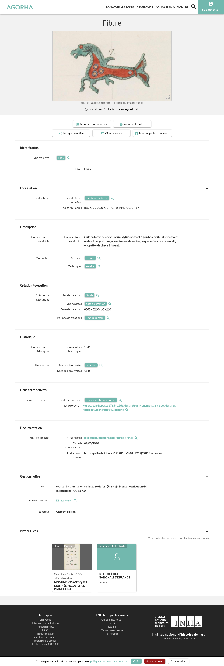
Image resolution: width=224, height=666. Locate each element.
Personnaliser (178, 661)
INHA (112, 623)
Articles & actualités (173, 6)
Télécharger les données (153, 133)
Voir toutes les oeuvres (162, 538)
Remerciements (45, 627)
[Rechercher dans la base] (76, 500)
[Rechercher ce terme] (69, 157)
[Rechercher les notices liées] (127, 409)
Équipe (112, 627)
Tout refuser (156, 661)
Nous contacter (45, 634)
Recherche (145, 6)
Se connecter (211, 9)
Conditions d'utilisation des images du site (113, 109)
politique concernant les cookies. (108, 661)
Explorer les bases (120, 6)
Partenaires (112, 634)
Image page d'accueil (45, 641)
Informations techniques (45, 623)
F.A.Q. (45, 630)
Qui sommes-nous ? (112, 620)
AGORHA (20, 6)
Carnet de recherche (112, 630)
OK (137, 661)
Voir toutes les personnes (193, 538)
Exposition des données (45, 637)
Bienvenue (45, 620)
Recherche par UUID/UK (45, 644)
